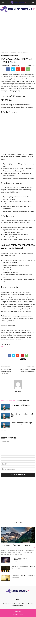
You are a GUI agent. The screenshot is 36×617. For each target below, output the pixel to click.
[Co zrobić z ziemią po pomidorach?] (5, 560)
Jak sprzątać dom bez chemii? (16, 545)
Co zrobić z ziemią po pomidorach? (19, 559)
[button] (33, 2)
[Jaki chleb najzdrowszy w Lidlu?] (5, 569)
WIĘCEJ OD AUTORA (23, 400)
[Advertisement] (18, 32)
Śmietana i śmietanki (12, 55)
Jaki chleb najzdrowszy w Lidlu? (23, 567)
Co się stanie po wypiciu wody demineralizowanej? (27, 370)
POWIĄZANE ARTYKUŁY (8, 400)
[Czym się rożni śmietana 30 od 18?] (5, 416)
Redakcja (6, 65)
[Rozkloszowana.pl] (18, 9)
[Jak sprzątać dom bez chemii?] (18, 535)
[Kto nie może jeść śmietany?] (5, 407)
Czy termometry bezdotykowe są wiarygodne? (6, 371)
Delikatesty (3, 55)
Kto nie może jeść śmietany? (21, 405)
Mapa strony (18, 611)
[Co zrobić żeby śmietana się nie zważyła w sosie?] (5, 425)
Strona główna (4, 52)
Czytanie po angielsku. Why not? (23, 575)
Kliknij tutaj (4, 347)
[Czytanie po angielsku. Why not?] (5, 578)
